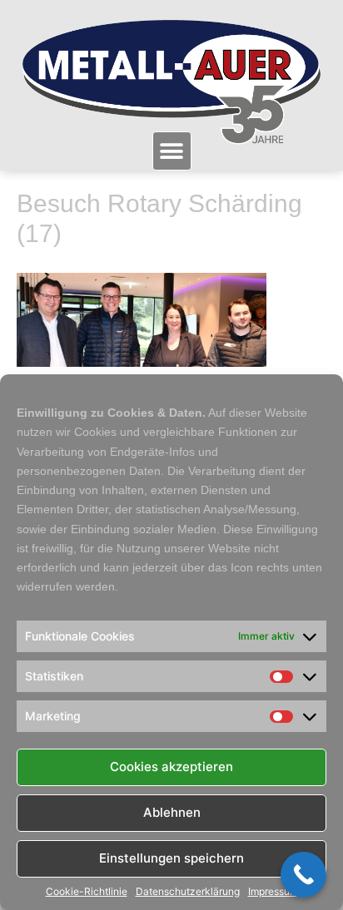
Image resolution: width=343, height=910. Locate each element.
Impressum (273, 892)
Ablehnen (172, 812)
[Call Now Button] (303, 875)
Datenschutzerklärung (188, 892)
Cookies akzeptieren (171, 766)
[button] (171, 151)
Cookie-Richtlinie (86, 892)
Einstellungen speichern (171, 858)
